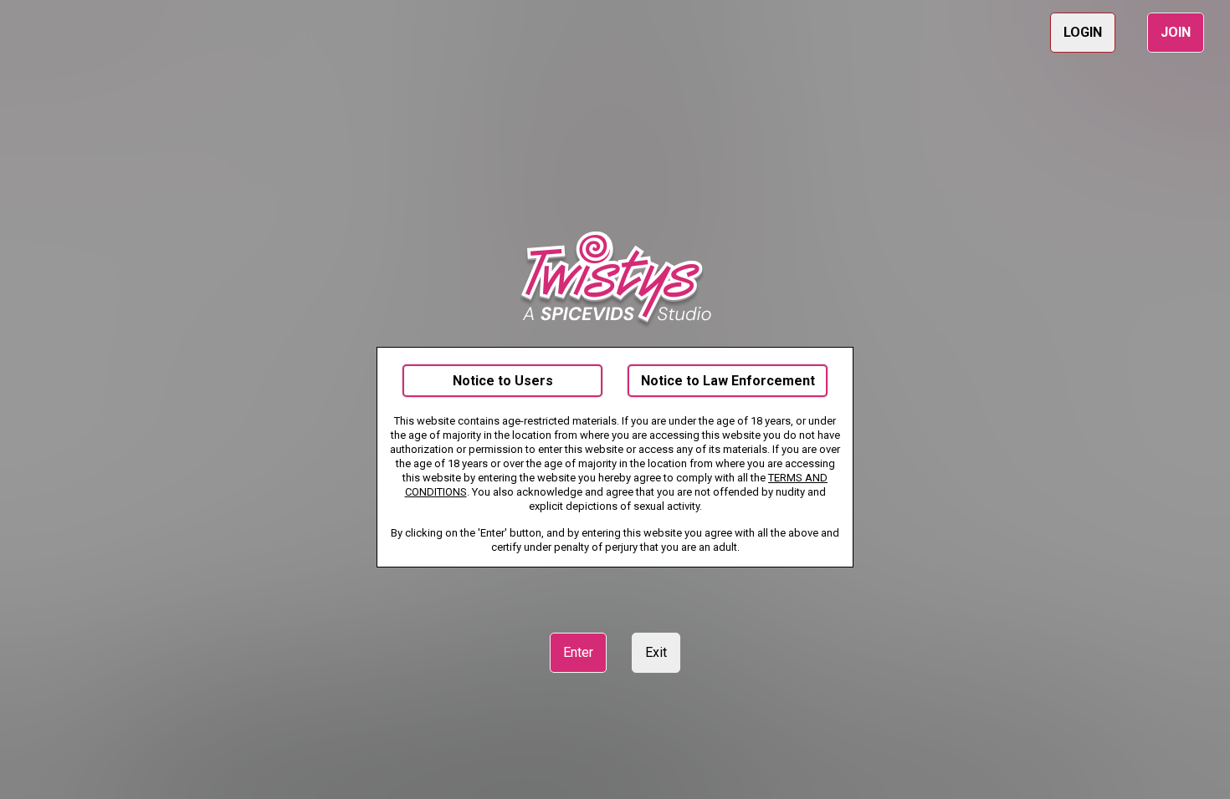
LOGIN (1082, 32)
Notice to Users (503, 381)
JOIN (1176, 32)
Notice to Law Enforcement (728, 381)
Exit (656, 652)
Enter (578, 652)
